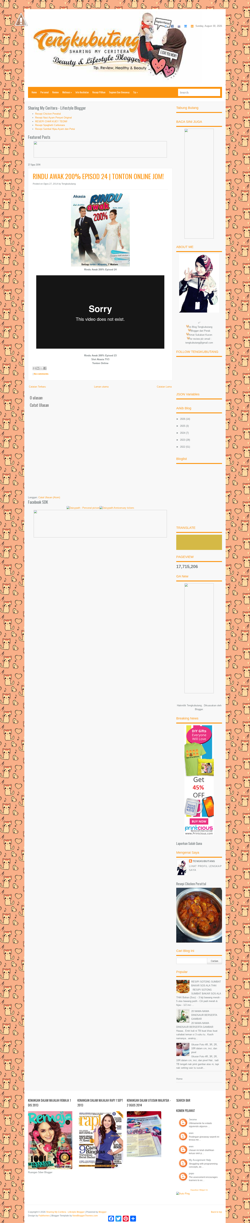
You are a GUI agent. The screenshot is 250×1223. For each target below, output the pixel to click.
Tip (135, 92)
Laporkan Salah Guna (189, 843)
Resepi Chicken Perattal (48, 113)
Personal (44, 92)
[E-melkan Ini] (34, 368)
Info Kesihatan (82, 92)
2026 (183, 419)
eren (191, 1133)
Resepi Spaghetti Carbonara (50, 125)
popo (191, 1173)
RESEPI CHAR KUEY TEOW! (51, 121)
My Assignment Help (200, 1160)
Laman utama (101, 386)
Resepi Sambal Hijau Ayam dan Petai (55, 129)
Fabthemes (44, 1215)
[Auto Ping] (183, 1193)
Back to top (216, 1212)
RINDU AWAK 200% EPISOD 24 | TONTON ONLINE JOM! (98, 176)
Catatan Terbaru (37, 386)
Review (55, 92)
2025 (183, 426)
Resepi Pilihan (98, 92)
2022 (183, 446)
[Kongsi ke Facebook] (45, 368)
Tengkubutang (204, 861)
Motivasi (67, 92)
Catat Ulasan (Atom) (49, 497)
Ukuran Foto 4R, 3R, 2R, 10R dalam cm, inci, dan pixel (204, 1048)
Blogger (199, 709)
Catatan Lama (164, 386)
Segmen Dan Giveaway (119, 92)
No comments (41, 374)
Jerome (193, 1119)
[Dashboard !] (21, 36)
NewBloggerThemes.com (85, 1215)
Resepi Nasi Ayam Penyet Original (53, 117)
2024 (183, 432)
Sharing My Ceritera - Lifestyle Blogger (65, 1212)
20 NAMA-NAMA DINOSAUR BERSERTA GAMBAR (204, 1015)
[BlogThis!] (38, 368)
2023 (183, 439)
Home (34, 92)
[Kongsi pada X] (41, 368)
